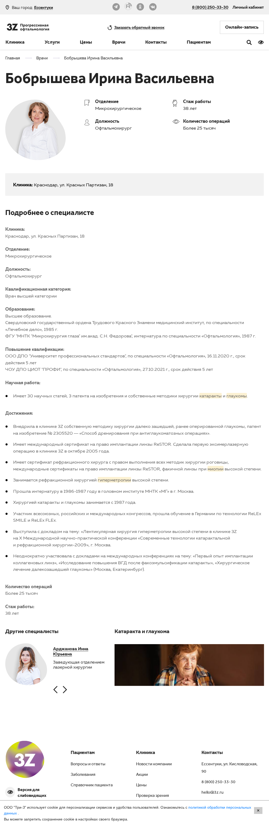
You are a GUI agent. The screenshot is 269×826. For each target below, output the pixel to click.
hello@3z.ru (212, 793)
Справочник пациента (92, 785)
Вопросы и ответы (88, 764)
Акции (142, 775)
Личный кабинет (248, 7)
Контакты (156, 42)
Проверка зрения (152, 796)
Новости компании (154, 764)
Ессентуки (43, 7)
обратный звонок (139, 27)
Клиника (15, 42)
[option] (26, 664)
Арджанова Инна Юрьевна (70, 651)
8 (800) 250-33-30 (210, 7)
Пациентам (199, 42)
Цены (86, 42)
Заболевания (83, 775)
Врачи (118, 42)
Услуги (52, 42)
